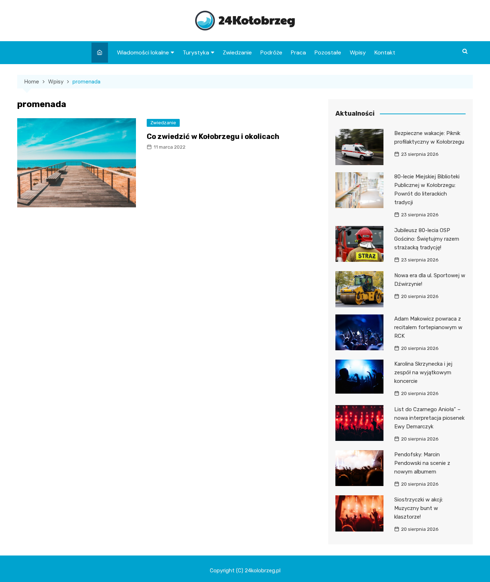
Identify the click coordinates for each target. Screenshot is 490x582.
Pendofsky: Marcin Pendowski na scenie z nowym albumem (422, 463)
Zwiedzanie (237, 52)
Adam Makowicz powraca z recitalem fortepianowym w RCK (428, 327)
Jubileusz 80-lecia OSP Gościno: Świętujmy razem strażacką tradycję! (426, 239)
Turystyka (196, 52)
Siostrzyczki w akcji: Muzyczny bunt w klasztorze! (418, 508)
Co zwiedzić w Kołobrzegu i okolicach (213, 136)
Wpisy (358, 52)
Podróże (271, 52)
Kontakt (384, 52)
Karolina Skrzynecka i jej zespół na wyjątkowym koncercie (423, 372)
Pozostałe (328, 52)
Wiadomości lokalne (143, 52)
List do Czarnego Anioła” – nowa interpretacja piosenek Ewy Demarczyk (429, 418)
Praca (298, 52)
